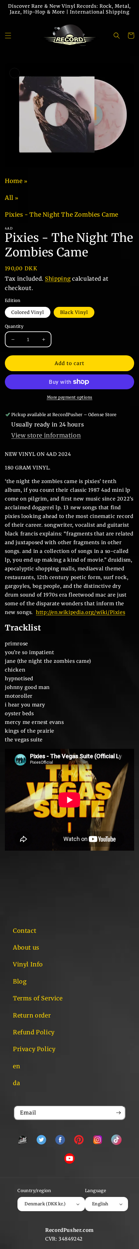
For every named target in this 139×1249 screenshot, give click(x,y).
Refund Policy (34, 1032)
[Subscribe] (118, 1113)
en (16, 1066)
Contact (24, 930)
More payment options (69, 397)
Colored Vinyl (27, 312)
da (16, 1083)
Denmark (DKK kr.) (45, 1204)
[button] (8, 35)
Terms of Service (38, 998)
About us (26, 947)
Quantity (14, 326)
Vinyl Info (28, 964)
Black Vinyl (74, 312)
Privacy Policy (34, 1049)
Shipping (58, 278)
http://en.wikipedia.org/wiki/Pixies (80, 612)
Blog (20, 981)
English (100, 1204)
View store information (46, 435)
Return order (32, 1015)
